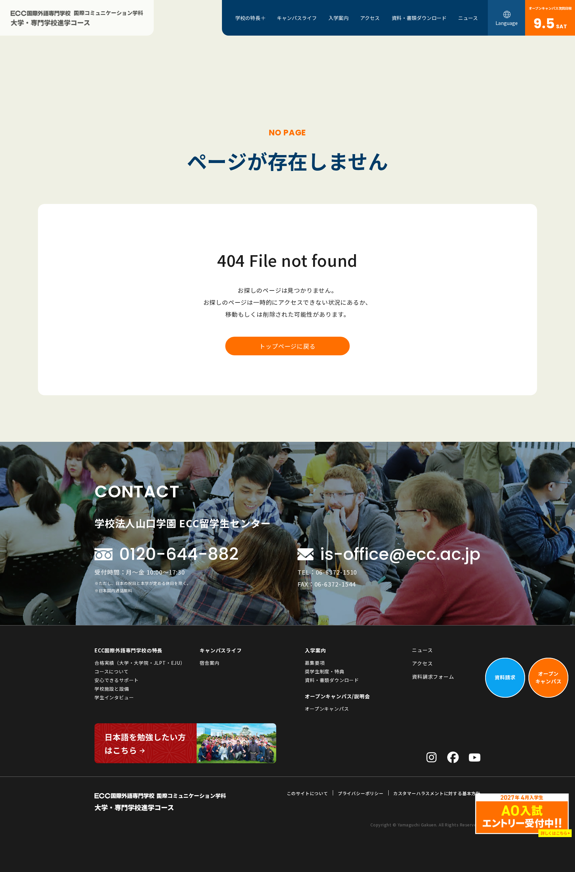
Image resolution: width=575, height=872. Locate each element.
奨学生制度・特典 (324, 671)
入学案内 (338, 17)
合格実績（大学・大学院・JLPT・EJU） (140, 662)
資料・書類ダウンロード (419, 17)
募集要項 (314, 662)
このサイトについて (307, 793)
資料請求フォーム (433, 676)
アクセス (370, 17)
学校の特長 (247, 17)
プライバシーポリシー (361, 793)
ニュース (468, 17)
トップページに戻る (287, 346)
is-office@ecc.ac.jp (400, 554)
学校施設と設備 (112, 688)
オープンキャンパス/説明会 (337, 696)
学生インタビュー (114, 697)
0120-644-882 (179, 554)
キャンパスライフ (297, 17)
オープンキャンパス (327, 708)
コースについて (112, 671)
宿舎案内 (209, 662)
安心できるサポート (117, 680)
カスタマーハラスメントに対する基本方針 (436, 793)
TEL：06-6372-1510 (327, 572)
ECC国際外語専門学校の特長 (128, 650)
